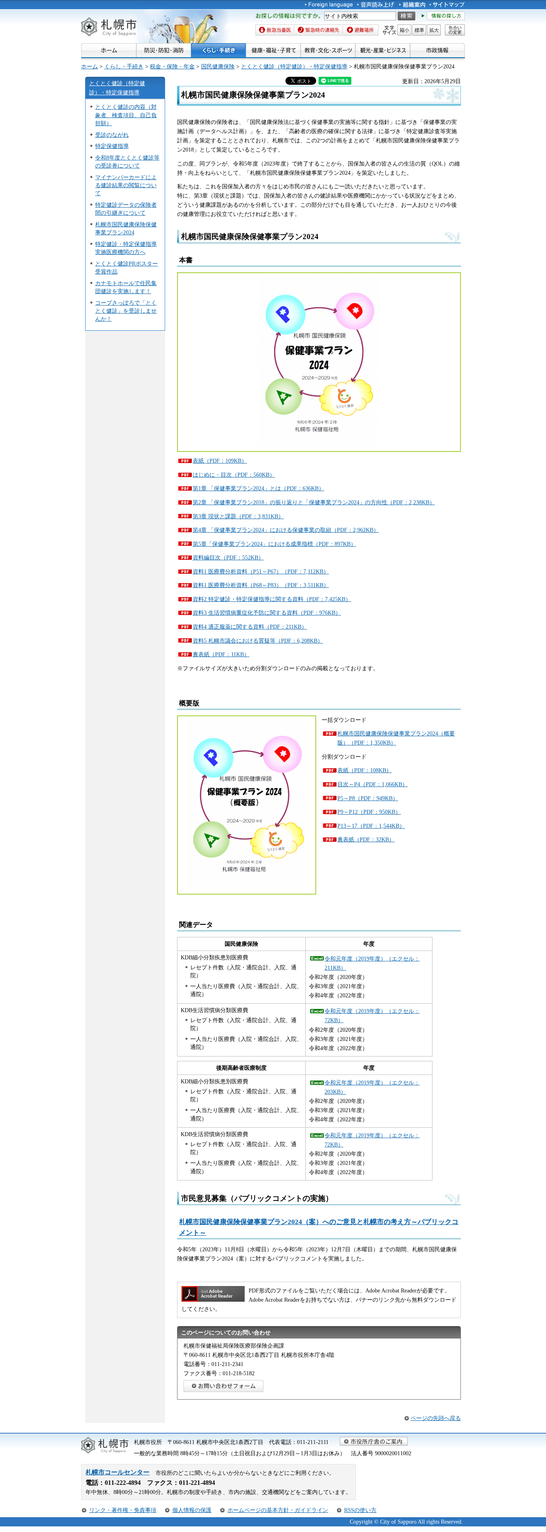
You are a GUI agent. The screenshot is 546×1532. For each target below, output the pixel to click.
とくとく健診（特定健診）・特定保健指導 (294, 66)
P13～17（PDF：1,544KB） (371, 826)
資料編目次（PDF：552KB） (228, 557)
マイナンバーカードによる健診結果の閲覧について (126, 185)
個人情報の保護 (191, 1510)
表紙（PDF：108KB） (364, 770)
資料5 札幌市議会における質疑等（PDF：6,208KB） (258, 640)
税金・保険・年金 (172, 66)
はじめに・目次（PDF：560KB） (234, 474)
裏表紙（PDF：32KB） (366, 839)
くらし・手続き (123, 66)
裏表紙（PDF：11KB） (221, 654)
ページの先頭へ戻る (435, 1418)
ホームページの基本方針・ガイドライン (277, 1510)
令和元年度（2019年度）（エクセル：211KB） (372, 963)
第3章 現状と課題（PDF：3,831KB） (238, 516)
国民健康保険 (218, 66)
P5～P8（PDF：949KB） (367, 798)
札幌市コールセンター (117, 1472)
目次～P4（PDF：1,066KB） (372, 784)
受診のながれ (112, 135)
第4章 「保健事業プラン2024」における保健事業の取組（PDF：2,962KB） (286, 530)
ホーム (89, 66)
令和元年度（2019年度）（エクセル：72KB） (372, 1015)
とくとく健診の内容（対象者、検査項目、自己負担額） (126, 115)
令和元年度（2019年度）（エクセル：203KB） (372, 1087)
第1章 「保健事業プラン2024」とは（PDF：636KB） (258, 488)
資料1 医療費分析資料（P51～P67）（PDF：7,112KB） (261, 571)
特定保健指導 (112, 146)
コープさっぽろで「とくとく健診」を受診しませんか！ (126, 311)
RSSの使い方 (360, 1510)
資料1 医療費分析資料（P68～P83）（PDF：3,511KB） (261, 585)
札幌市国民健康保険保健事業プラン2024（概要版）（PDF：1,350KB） (396, 738)
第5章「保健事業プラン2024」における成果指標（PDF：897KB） (274, 544)
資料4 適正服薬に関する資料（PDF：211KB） (250, 626)
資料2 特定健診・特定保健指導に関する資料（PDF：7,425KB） (272, 599)
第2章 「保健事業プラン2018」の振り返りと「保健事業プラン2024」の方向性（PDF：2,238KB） (314, 502)
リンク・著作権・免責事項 (122, 1510)
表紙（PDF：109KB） (220, 460)
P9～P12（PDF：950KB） (369, 812)
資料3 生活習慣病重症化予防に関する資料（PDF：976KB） (267, 612)
